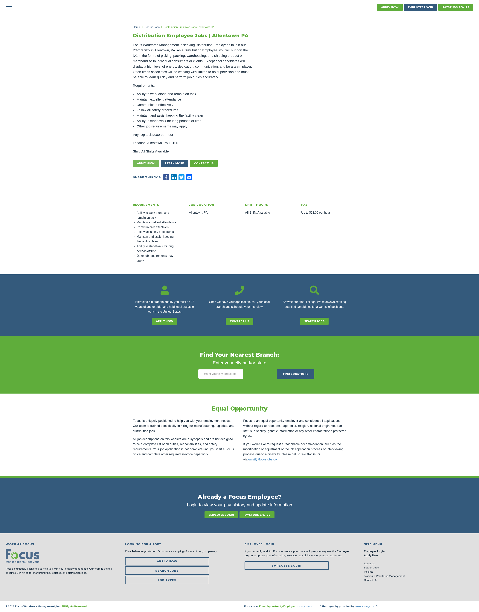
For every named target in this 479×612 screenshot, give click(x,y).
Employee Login (420, 7)
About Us (369, 563)
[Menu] (9, 6)
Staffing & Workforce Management (384, 575)
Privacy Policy (305, 606)
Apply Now (390, 7)
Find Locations (295, 374)
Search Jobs (314, 321)
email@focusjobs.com (263, 459)
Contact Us (203, 163)
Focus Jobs (38, 6)
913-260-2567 (307, 454)
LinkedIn (371, 7)
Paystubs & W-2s (456, 7)
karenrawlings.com (365, 606)
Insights (368, 571)
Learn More (174, 163)
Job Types (167, 580)
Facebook (362, 7)
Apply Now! (146, 163)
